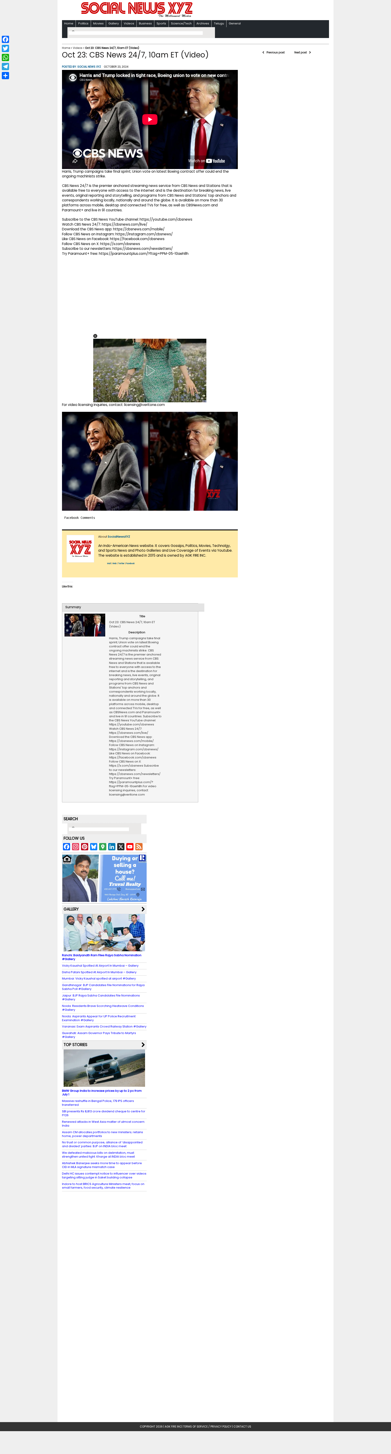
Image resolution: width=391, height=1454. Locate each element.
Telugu (219, 23)
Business (145, 23)
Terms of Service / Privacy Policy (207, 1426)
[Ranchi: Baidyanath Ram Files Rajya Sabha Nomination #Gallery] (104, 949)
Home (68, 23)
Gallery (113, 23)
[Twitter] (5, 48)
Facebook (130, 563)
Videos (129, 23)
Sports (161, 23)
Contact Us (242, 1426)
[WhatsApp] (5, 57)
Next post (300, 52)
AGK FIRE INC (173, 1426)
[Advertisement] (254, 10)
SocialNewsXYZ (119, 536)
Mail (109, 563)
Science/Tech (181, 23)
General (235, 23)
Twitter (121, 563)
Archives (202, 23)
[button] (95, 336)
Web (114, 563)
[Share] (5, 75)
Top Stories (75, 1044)
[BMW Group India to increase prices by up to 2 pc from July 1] (104, 1084)
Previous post (276, 52)
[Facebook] (5, 39)
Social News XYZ (89, 67)
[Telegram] (5, 66)
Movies (98, 23)
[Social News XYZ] (137, 16)
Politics (83, 23)
